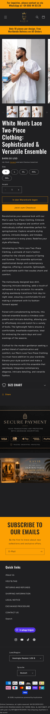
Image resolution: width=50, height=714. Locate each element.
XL (23, 172)
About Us (10, 575)
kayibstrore (19, 697)
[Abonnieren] (41, 551)
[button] (5, 17)
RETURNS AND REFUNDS (18, 587)
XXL (34, 172)
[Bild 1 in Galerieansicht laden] (12, 111)
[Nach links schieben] (3, 112)
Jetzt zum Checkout (25, 207)
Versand (13, 162)
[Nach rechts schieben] (47, 112)
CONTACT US (12, 612)
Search (9, 619)
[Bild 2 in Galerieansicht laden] (24, 111)
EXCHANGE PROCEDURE (18, 606)
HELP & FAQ (11, 581)
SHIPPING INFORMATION (18, 594)
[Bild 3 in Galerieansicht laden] (37, 111)
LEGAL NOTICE (13, 600)
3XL (7, 178)
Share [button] (8, 394)
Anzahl (5, 184)
